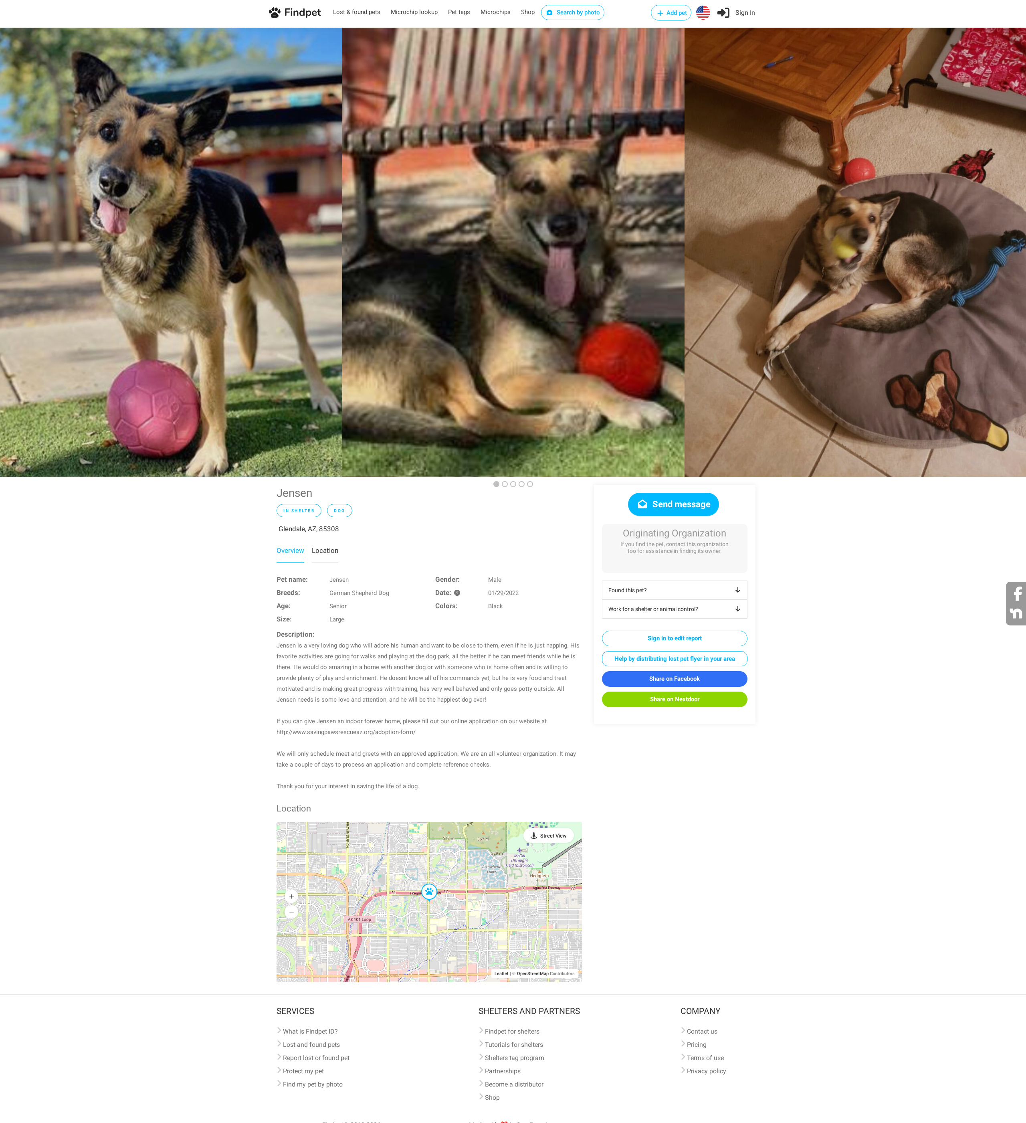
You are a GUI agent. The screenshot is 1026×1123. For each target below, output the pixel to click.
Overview (290, 550)
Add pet (676, 12)
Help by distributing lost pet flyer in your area (674, 658)
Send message (680, 504)
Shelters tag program (514, 1058)
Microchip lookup (414, 12)
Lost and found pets (311, 1044)
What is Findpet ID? (310, 1031)
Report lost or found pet (316, 1058)
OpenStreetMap (533, 973)
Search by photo (577, 12)
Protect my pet (303, 1071)
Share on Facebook (674, 678)
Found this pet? (627, 590)
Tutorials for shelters (514, 1044)
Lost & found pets (356, 12)
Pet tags (459, 12)
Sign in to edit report (675, 638)
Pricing (697, 1044)
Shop (528, 12)
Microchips (496, 12)
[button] (423, 884)
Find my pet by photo (313, 1084)
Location (325, 550)
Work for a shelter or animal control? (653, 609)
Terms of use (705, 1058)
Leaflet (502, 973)
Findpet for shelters (512, 1031)
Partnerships (503, 1071)
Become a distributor (514, 1084)
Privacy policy (706, 1071)
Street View (553, 836)
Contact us (702, 1031)
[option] (171, 252)
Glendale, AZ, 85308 (309, 529)
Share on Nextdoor (674, 699)
